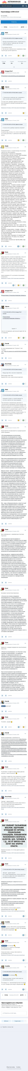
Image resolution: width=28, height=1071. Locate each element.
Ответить (14, 22)
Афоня (17, 38)
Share (6, 1021)
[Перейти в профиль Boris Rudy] (2, 364)
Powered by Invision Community (14, 1068)
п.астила (5, 15)
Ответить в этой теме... (10, 1013)
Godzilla (7, 922)
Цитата (10, 55)
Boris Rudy (8, 364)
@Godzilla (4, 945)
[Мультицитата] (6, 56)
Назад (5, 27)
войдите (8, 1007)
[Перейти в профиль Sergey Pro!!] (2, 72)
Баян (6, 252)
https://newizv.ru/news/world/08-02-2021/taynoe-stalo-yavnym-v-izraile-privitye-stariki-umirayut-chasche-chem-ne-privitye (13, 903)
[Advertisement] (14, 1047)
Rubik (6, 146)
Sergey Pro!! (9, 71)
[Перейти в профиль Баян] (2, 253)
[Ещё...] (25, 33)
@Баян (3, 706)
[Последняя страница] (26, 27)
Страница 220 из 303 (14, 27)
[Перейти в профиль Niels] (2, 33)
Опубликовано (12, 34)
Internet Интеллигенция (15, 17)
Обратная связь (10, 1067)
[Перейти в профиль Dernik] (2, 344)
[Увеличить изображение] (13, 75)
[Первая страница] (2, 27)
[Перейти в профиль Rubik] (2, 146)
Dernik (7, 343)
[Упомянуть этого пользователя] (2, 56)
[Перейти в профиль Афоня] (2, 87)
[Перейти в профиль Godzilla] (2, 922)
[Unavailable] (14, 835)
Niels (6, 32)
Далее (22, 27)
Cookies (18, 1067)
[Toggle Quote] (3, 38)
